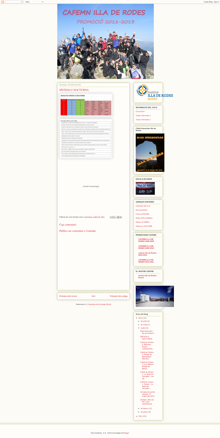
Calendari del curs (143, 206)
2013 (141, 318)
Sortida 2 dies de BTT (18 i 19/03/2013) (147, 402)
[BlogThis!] (113, 217)
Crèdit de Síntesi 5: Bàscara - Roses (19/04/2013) (147, 345)
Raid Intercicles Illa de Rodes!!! (147, 332)
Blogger (126, 433)
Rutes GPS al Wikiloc (144, 218)
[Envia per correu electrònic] (111, 217)
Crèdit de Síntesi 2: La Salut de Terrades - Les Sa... (147, 375)
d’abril (143, 328)
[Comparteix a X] (116, 217)
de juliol (144, 321)
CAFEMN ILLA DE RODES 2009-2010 (146, 247)
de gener (144, 412)
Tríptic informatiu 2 (143, 120)
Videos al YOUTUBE (144, 226)
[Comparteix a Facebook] (118, 217)
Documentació (141, 210)
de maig (144, 325)
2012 (141, 416)
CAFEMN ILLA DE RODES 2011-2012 (146, 261)
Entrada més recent (68, 296)
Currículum (140, 111)
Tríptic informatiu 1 (143, 115)
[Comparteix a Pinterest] (120, 217)
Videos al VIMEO (142, 222)
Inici (93, 296)
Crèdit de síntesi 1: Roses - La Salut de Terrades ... (146, 385)
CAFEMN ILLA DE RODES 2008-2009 (146, 240)
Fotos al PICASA (142, 214)
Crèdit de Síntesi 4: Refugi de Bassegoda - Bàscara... (147, 355)
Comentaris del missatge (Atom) (99, 304)
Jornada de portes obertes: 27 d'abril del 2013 (147, 394)
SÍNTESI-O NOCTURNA (146, 338)
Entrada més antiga (119, 296)
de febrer (145, 408)
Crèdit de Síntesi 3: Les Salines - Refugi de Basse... (147, 365)
